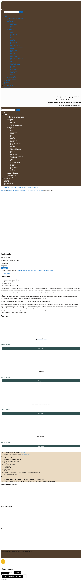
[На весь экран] (3, 579)
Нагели (12, 48)
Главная (3, 190)
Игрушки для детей (10, 474)
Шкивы (12, 68)
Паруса (12, 53)
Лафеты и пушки (15, 45)
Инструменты (11, 77)
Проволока (13, 24)
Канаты (12, 40)
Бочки (12, 32)
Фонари (12, 72)
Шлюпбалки (14, 69)
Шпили (12, 66)
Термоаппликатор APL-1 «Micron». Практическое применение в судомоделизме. (30, 481)
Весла (12, 36)
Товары (6, 16)
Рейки (12, 26)
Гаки (11, 37)
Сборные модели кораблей (15, 18)
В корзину (4, 268)
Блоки (12, 31)
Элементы (10, 29)
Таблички (13, 60)
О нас (5, 15)
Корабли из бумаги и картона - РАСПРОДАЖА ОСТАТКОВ (22, 187)
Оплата (6, 82)
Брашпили (13, 34)
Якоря (12, 74)
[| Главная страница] (30, 6)
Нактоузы (13, 50)
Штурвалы (13, 71)
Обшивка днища (15, 52)
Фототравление (15, 64)
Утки (12, 61)
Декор (12, 39)
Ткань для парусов (16, 28)
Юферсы (13, 63)
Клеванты (13, 42)
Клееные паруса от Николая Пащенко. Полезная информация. (24, 479)
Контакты (7, 87)
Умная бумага (11, 79)
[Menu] (1, 9)
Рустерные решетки (16, 58)
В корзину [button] (41, 348)
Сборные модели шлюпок (15, 20)
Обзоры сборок (8, 85)
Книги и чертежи (12, 76)
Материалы (11, 21)
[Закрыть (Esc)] (6, 579)
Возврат (6, 84)
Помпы (12, 55)
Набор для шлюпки (16, 47)
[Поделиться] (4, 579)
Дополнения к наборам (11, 461)
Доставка (7, 80)
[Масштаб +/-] (1, 579)
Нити (12, 23)
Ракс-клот (13, 56)
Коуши (12, 44)
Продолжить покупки (12, 576)
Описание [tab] (7, 273)
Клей (5, 471)
